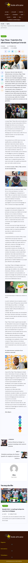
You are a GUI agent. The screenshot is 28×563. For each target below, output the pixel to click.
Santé (22, 14)
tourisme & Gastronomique (14, 19)
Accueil (7, 12)
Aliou (5, 514)
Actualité (13, 12)
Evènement (15, 14)
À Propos (21, 12)
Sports (8, 23)
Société (8, 17)
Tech (20, 17)
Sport (14, 17)
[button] (12, 544)
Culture (6, 14)
